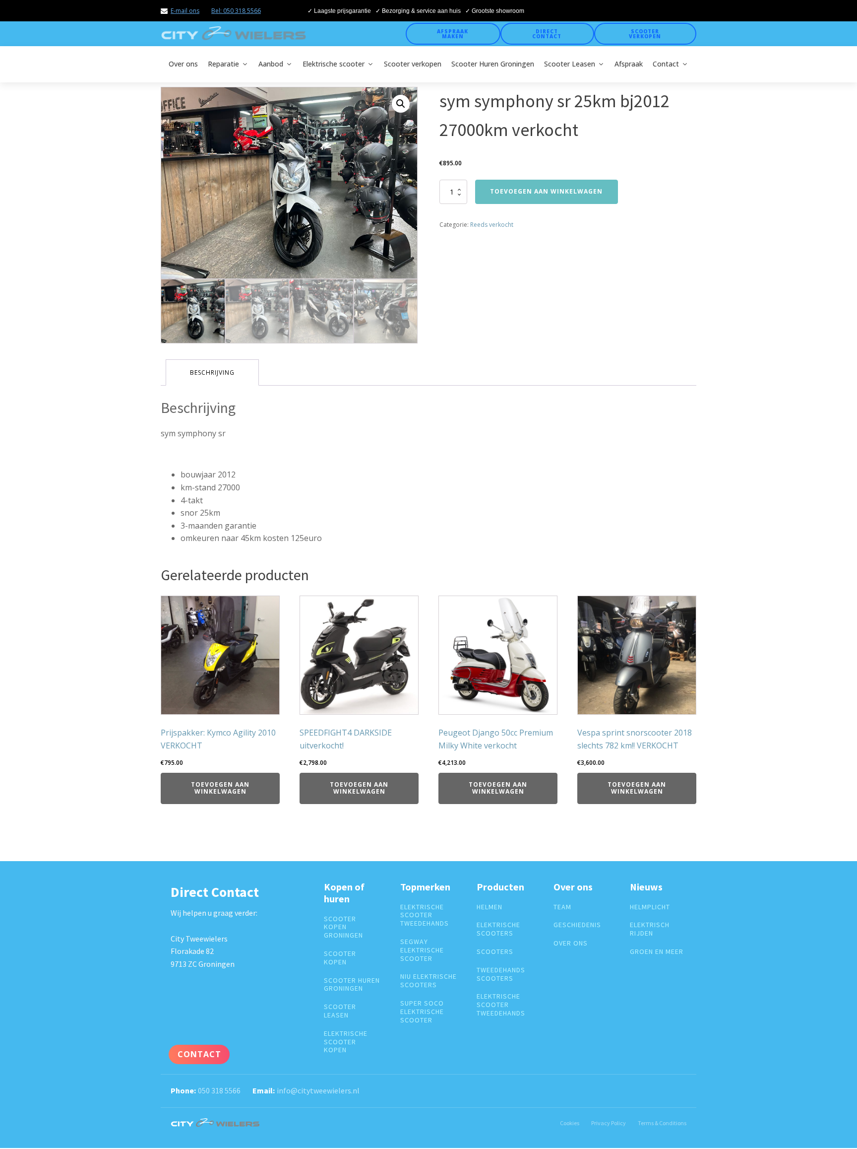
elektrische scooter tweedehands (424, 915)
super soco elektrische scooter (422, 1011)
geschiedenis (577, 925)
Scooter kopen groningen (343, 927)
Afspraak (628, 63)
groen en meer (656, 951)
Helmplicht (650, 907)
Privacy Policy (608, 1123)
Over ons (183, 63)
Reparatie (223, 63)
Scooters (495, 951)
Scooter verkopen (645, 34)
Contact (666, 63)
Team (562, 907)
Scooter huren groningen (352, 984)
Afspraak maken (452, 34)
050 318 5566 (219, 1090)
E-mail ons (185, 10)
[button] (401, 104)
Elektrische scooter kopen (345, 1041)
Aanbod (270, 63)
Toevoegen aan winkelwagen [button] (220, 788)
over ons (570, 943)
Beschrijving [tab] (212, 372)
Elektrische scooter (334, 63)
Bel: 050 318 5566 (236, 10)
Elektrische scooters (498, 929)
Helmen (489, 907)
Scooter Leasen (569, 63)
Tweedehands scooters (501, 974)
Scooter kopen (340, 957)
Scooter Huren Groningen (492, 63)
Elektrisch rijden (650, 929)
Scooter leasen (340, 1011)
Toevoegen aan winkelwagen (546, 191)
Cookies (569, 1123)
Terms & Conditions (662, 1123)
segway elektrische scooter (422, 950)
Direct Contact (546, 34)
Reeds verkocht (491, 224)
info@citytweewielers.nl (318, 1090)
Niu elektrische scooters (428, 980)
